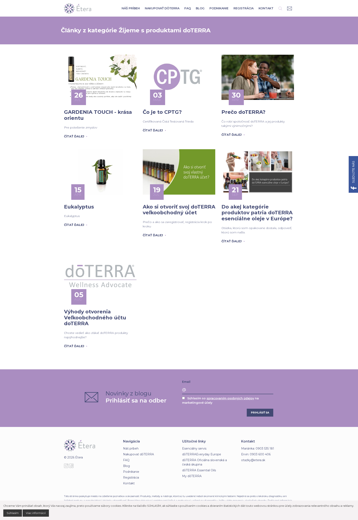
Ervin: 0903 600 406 (256, 454)
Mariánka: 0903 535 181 (257, 448)
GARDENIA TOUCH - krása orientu (98, 115)
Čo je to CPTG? (162, 112)
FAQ (187, 8)
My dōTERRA (192, 476)
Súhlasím (13, 513)
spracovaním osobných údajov (230, 398)
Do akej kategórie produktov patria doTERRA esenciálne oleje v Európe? (257, 213)
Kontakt (266, 8)
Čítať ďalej (74, 136)
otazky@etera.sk (253, 460)
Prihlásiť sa (260, 412)
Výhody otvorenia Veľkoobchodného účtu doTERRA (95, 318)
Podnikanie (219, 8)
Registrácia (243, 8)
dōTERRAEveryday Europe (201, 454)
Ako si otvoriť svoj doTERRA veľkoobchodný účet (179, 210)
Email (186, 382)
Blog (200, 8)
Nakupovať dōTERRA (162, 8)
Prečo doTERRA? (243, 112)
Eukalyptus (79, 207)
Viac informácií (36, 513)
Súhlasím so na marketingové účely (220, 400)
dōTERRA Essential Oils (199, 470)
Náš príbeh (131, 8)
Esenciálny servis (194, 448)
